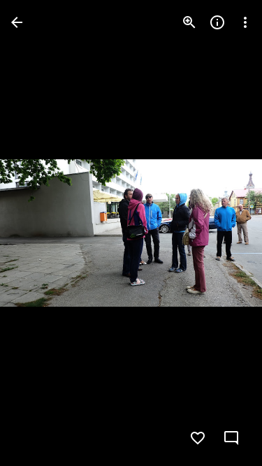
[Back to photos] (17, 22)
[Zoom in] (189, 22)
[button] (39, 233)
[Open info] (217, 22)
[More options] (245, 22)
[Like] (197, 438)
